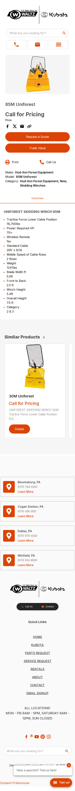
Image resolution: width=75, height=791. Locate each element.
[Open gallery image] (37, 74)
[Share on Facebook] (7, 126)
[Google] (31, 735)
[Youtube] (36, 736)
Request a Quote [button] (37, 137)
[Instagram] (48, 736)
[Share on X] (15, 126)
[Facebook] (26, 736)
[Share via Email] (22, 126)
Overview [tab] (37, 198)
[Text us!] (61, 783)
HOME (37, 637)
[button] (16, 44)
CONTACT (37, 685)
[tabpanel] (37, 75)
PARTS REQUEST (37, 653)
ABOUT (37, 677)
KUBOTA (37, 645)
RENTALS (37, 669)
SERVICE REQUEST (37, 661)
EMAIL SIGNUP (37, 693)
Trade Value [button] (37, 148)
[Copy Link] (29, 126)
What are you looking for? (27, 33)
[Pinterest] (42, 736)
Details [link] (19, 429)
